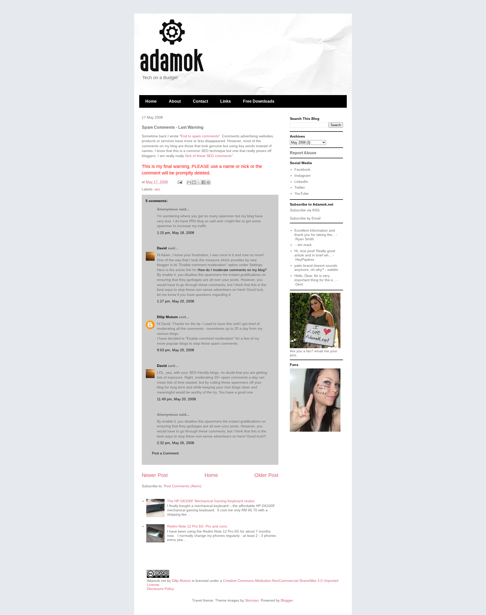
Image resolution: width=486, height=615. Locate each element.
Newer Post (155, 475)
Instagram (302, 175)
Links (225, 101)
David (162, 248)
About (175, 101)
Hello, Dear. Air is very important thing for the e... (315, 278)
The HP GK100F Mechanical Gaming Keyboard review (210, 501)
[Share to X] (198, 182)
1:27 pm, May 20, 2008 (175, 301)
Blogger (287, 600)
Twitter (299, 187)
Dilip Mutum (167, 317)
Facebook (302, 169)
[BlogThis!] (193, 182)
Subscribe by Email (305, 218)
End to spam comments (200, 136)
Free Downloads (258, 101)
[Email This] (189, 182)
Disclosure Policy (160, 589)
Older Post (266, 475)
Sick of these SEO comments (208, 156)
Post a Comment (165, 453)
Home (151, 101)
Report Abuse (303, 152)
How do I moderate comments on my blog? (232, 270)
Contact (200, 101)
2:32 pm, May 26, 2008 (175, 443)
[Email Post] (179, 182)
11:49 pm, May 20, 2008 (176, 399)
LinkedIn (301, 182)
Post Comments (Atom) (182, 486)
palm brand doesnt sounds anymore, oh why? (315, 267)
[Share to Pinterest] (208, 182)
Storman (252, 600)
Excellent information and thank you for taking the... (314, 232)
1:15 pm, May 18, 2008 (175, 233)
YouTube (301, 193)
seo (157, 189)
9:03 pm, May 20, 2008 (175, 350)
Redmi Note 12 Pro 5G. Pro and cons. (197, 526)
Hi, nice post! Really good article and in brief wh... (314, 253)
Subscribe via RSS (304, 210)
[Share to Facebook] (203, 182)
